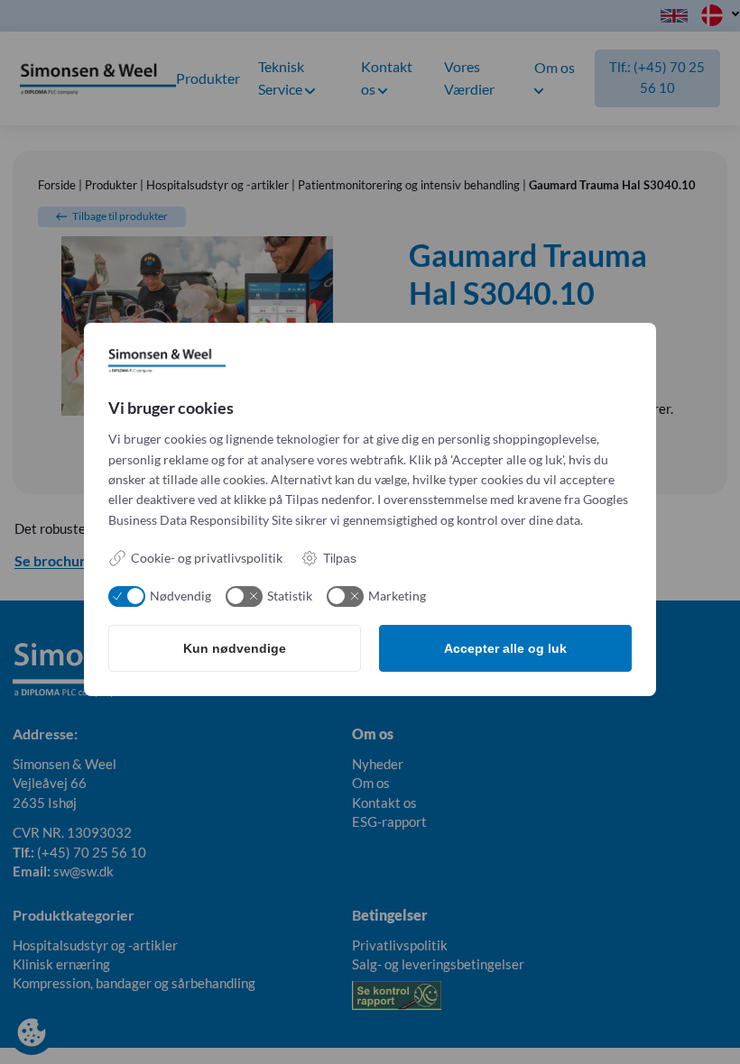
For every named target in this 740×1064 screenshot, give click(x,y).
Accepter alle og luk (505, 648)
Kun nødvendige (234, 648)
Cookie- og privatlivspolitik (206, 557)
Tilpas (339, 558)
